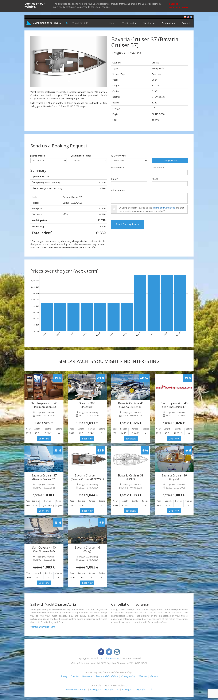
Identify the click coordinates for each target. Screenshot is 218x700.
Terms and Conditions (164, 207)
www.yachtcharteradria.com (104, 689)
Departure (38, 155)
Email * (114, 178)
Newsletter (87, 676)
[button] (36, 61)
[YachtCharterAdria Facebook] (101, 651)
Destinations (168, 23)
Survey (64, 676)
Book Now (44, 438)
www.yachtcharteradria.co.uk (137, 689)
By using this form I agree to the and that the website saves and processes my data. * (151, 209)
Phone (155, 178)
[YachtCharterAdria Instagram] (117, 651)
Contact (186, 23)
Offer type (119, 155)
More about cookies (178, 7)
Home (112, 23)
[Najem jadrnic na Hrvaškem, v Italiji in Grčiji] (185, 16)
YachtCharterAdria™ (109, 658)
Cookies (74, 676)
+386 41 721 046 (79, 23)
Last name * (158, 167)
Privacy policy (128, 676)
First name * (117, 167)
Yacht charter (129, 23)
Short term (149, 23)
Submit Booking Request (127, 224)
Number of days (82, 155)
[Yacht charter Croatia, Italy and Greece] (188, 16)
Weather (142, 676)
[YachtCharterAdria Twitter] (109, 651)
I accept (173, 3)
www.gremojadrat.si (76, 689)
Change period (170, 160)
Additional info (118, 190)
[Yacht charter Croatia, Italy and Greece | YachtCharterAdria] (44, 22)
